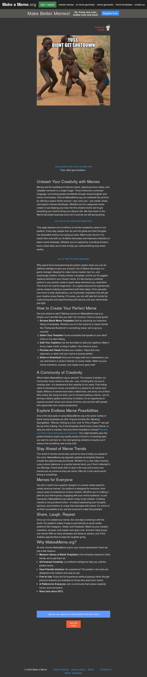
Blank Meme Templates (79, 671)
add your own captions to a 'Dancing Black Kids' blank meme (73, 614)
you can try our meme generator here (73, 221)
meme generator (105, 4)
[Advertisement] (21, 78)
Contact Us (106, 669)
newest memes (66, 4)
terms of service (61, 669)
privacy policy (78, 669)
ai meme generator (85, 4)
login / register (47, 4)
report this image (73, 624)
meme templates (124, 4)
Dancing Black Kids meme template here (73, 166)
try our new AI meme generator (73, 258)
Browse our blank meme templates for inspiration (72, 431)
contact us (139, 4)
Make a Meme (19, 4)
